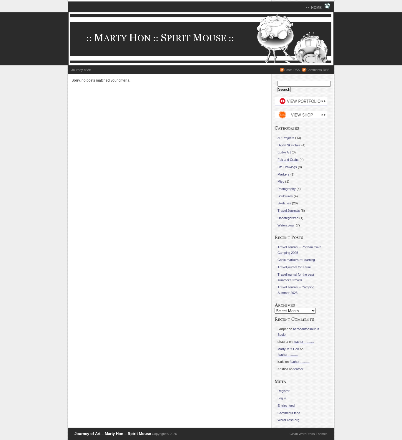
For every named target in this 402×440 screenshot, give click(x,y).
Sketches (284, 203)
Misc (281, 181)
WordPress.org (288, 420)
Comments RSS (317, 70)
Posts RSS (292, 70)
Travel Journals (289, 210)
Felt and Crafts (288, 159)
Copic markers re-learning (296, 260)
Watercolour (286, 225)
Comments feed (289, 413)
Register (284, 391)
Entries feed (286, 405)
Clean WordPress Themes (309, 434)
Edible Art (284, 152)
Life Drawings (287, 167)
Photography (287, 189)
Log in (282, 398)
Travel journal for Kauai (294, 267)
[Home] (201, 38)
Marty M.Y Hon (288, 349)
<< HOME (315, 8)
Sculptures (285, 196)
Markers (284, 174)
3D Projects (286, 138)
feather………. (303, 341)
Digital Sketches (289, 145)
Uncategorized (288, 218)
